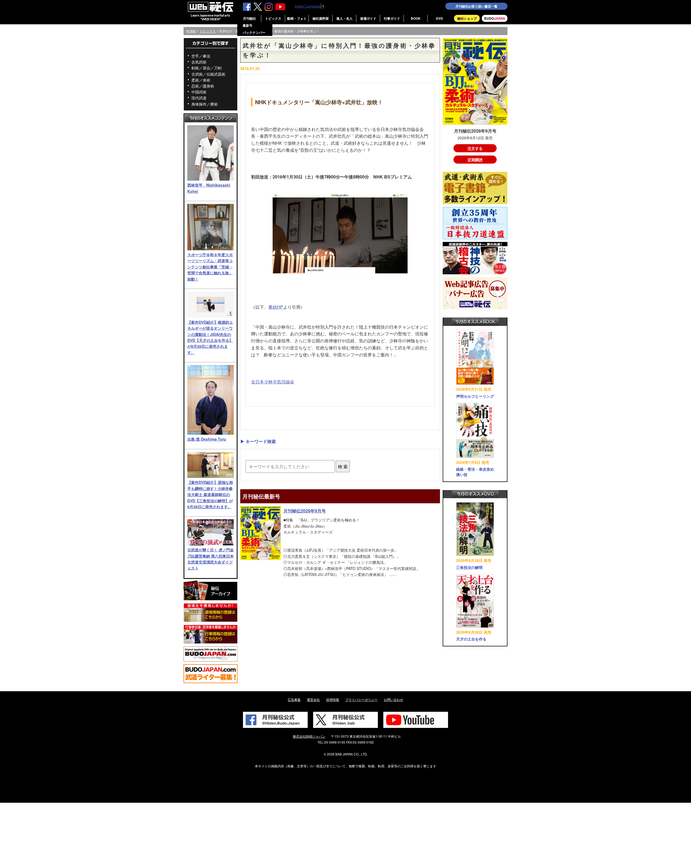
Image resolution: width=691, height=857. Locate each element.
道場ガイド (368, 18)
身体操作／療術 (204, 104)
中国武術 (198, 92)
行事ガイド (392, 18)
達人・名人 (344, 18)
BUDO (494, 18)
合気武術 (198, 62)
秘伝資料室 (321, 18)
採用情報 (332, 699)
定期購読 (475, 159)
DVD (439, 18)
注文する (475, 148)
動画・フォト (297, 18)
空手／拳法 (200, 56)
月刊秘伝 (249, 18)
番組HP (275, 307)
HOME (191, 31)
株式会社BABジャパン (309, 736)
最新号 (247, 25)
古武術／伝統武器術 (208, 74)
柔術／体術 (200, 80)
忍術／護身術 (202, 86)
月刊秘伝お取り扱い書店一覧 (476, 6)
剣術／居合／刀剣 (206, 67)
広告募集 (294, 699)
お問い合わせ (393, 699)
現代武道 (198, 97)
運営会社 (313, 699)
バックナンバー (254, 32)
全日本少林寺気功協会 (272, 382)
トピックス (273, 18)
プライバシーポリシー (361, 699)
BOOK (416, 18)
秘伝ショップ (467, 18)
